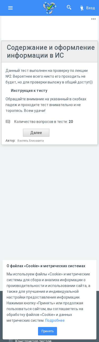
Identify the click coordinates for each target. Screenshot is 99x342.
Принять (47, 331)
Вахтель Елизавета (30, 140)
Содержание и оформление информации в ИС (51, 51)
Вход (90, 8)
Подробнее (55, 320)
